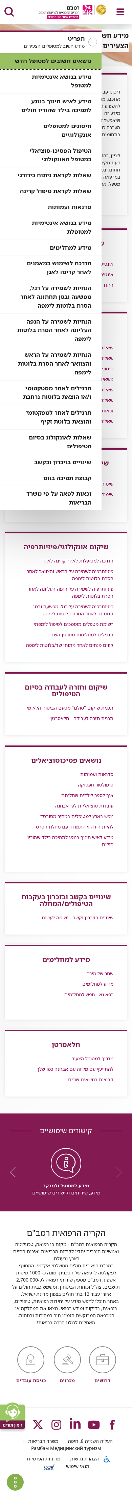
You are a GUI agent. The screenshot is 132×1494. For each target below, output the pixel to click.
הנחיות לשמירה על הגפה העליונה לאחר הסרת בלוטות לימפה (54, 330)
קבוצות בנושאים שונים (90, 1079)
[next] (15, 1172)
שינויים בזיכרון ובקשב (62, 462)
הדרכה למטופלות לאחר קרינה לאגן (78, 560)
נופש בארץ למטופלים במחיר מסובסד (76, 816)
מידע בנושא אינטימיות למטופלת (61, 227)
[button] (51, 42)
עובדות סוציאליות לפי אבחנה (84, 805)
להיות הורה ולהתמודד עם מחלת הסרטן (73, 826)
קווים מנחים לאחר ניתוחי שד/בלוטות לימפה (69, 645)
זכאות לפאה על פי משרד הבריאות (58, 498)
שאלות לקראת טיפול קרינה (55, 191)
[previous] (116, 1172)
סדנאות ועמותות (69, 207)
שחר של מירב (100, 973)
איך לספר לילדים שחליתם (87, 795)
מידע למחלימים (70, 247)
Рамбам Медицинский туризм (66, 1448)
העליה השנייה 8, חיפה (90, 1441)
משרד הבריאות (42, 1441)
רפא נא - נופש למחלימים (88, 994)
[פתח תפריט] (120, 11)
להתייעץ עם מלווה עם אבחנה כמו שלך (75, 1069)
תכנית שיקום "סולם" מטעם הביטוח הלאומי (70, 707)
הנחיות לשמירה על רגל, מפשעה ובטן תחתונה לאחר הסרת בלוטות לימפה (55, 296)
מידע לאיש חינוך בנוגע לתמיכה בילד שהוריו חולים (56, 105)
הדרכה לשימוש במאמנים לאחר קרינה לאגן (59, 267)
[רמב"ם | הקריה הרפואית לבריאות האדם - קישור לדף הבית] (64, 12)
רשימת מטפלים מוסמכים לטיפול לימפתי (73, 624)
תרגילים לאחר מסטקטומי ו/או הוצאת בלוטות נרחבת (57, 392)
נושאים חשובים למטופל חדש (53, 61)
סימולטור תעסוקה (95, 784)
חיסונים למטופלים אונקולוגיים (67, 130)
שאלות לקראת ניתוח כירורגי (54, 175)
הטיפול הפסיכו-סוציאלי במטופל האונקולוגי (60, 155)
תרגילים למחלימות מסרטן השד (82, 634)
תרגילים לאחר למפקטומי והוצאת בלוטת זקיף (58, 417)
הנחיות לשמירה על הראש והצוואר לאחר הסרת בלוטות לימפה (54, 363)
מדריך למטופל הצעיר (92, 1058)
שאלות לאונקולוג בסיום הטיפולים (60, 441)
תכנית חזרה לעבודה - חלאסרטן (81, 718)
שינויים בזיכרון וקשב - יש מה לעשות (77, 917)
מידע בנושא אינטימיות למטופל (61, 81)
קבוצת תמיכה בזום (67, 478)
